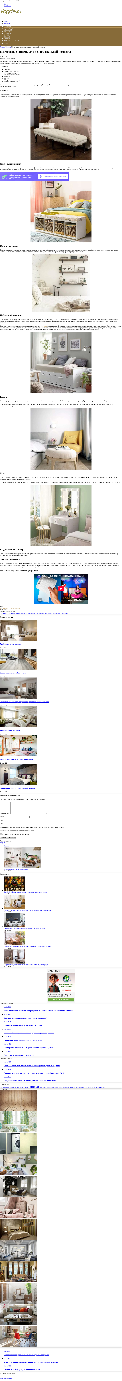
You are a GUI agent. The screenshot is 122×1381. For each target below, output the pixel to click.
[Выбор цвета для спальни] (18, 640)
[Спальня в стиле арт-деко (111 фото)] (18, 1196)
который (55, 1087)
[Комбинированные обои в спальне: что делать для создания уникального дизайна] (18, 1239)
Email (2, 820)
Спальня (7, 33)
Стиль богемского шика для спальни (16, 869)
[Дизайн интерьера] (11, 18)
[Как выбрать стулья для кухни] (18, 1346)
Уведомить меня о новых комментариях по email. (18, 831)
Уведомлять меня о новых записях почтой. (16, 834)
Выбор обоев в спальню (10, 731)
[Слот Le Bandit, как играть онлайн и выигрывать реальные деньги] (14, 890)
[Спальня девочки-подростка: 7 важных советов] (18, 1217)
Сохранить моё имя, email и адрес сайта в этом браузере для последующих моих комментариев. (33, 827)
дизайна (26, 1087)
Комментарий (5, 813)
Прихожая (8, 28)
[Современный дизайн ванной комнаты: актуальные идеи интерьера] (14, 963)
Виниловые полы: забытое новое (13, 673)
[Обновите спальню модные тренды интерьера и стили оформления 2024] (14, 908)
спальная (17, 608)
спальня (81, 1087)
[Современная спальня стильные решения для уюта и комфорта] (14, 926)
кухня (59, 1087)
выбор (7, 1087)
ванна (4, 1087)
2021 (1, 1087)
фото (95, 1087)
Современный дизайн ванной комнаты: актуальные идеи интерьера (26, 965)
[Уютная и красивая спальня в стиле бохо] (18, 755)
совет (77, 1087)
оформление (72, 1087)
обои (68, 1087)
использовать (43, 1087)
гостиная (16, 1087)
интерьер (34, 1086)
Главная (2, 47)
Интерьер (8, 38)
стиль (90, 1087)
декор (2, 608)
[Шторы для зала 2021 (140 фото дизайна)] (18, 1282)
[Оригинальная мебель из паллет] (18, 1325)
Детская (7, 31)
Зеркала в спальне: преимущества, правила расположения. (24, 702)
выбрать (12, 1087)
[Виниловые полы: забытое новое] (18, 669)
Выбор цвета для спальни (10, 644)
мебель (65, 1087)
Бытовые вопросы (12, 40)
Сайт (1, 823)
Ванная (7, 37)
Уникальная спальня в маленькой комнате (18, 788)
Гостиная (8, 30)
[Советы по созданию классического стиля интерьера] (18, 1260)
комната (6, 608)
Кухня (6, 35)
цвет (99, 1087)
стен (86, 1087)
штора (103, 1087)
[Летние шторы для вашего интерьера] (18, 1132)
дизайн (22, 1087)
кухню (45, 326)
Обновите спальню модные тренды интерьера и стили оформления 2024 (27, 910)
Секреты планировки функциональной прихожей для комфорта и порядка (28, 946)
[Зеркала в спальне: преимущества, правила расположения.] (18, 698)
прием (12, 608)
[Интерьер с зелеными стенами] (18, 1175)
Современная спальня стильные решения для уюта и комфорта (24, 928)
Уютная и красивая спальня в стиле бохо (17, 759)
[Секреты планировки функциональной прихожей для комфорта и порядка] (14, 945)
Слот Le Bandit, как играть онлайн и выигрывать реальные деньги (25, 892)
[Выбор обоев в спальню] (18, 727)
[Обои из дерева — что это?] (18, 1110)
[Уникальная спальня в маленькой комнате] (18, 784)
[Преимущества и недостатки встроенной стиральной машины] (18, 1153)
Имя (2, 816)
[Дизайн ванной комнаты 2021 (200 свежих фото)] (18, 1303)
